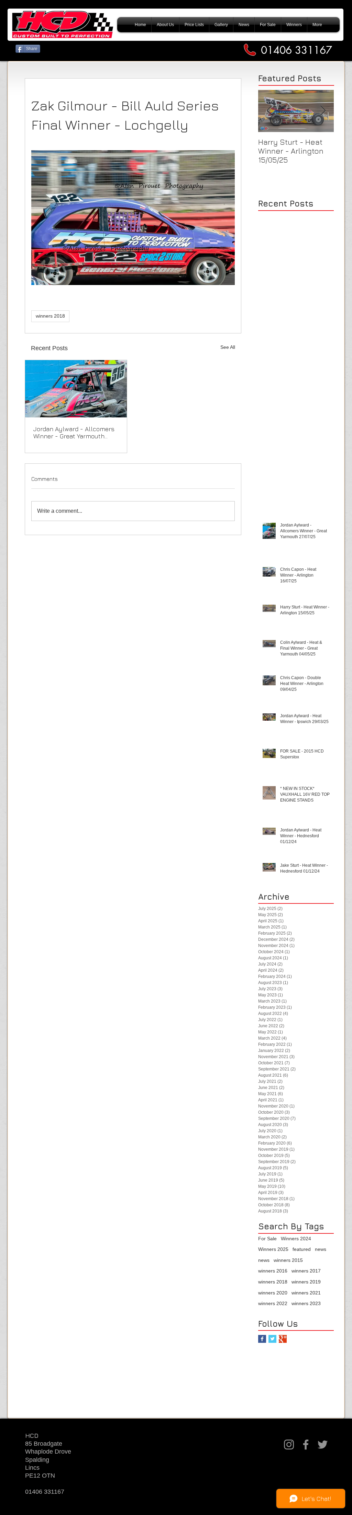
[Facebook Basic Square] (262, 1339)
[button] (294, 24)
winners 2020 (272, 1292)
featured (302, 1249)
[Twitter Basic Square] (272, 1339)
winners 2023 (306, 1303)
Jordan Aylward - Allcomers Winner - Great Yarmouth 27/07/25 (73, 432)
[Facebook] (305, 1444)
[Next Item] (323, 111)
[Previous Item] (269, 111)
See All (227, 347)
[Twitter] (322, 1444)
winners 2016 (272, 1271)
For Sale (267, 1238)
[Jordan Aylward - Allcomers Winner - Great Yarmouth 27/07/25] (76, 388)
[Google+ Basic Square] (283, 1339)
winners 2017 (306, 1271)
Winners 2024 (296, 1238)
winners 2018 (50, 316)
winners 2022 (272, 1303)
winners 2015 (288, 1260)
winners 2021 (306, 1292)
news (320, 1249)
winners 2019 (306, 1282)
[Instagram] (289, 1444)
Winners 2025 (273, 1249)
